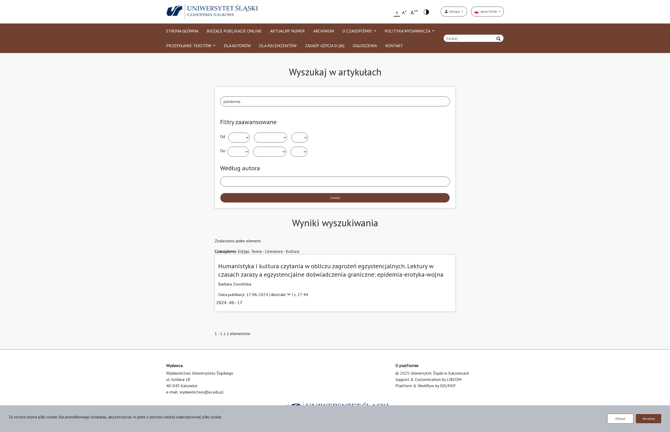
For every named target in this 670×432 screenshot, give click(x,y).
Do (222, 150)
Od (222, 136)
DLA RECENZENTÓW (278, 45)
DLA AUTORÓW (237, 45)
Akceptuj (649, 418)
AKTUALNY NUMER (287, 31)
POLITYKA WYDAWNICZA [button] (407, 31)
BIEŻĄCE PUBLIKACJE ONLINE (234, 31)
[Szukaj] (498, 39)
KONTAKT (394, 45)
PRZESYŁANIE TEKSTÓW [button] (189, 45)
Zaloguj (454, 11)
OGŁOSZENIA (365, 45)
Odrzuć (620, 418)
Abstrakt (279, 294)
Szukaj (335, 198)
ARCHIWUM (323, 31)
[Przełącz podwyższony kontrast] (426, 12)
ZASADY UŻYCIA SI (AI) (324, 45)
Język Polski (488, 11)
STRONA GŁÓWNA (182, 31)
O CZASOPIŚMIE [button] (357, 31)
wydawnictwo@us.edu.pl (202, 392)
